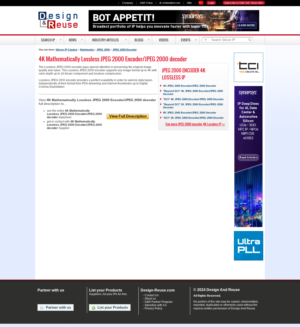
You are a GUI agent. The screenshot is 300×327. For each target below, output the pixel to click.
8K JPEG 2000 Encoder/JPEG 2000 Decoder (189, 112)
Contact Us (152, 295)
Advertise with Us (156, 305)
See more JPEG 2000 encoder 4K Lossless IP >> (195, 124)
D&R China (146, 2)
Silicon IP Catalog (66, 49)
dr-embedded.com (169, 2)
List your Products (113, 307)
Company (127, 2)
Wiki (189, 2)
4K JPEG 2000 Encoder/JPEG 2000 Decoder (189, 85)
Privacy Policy (153, 308)
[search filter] (206, 40)
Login (211, 2)
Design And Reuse (60, 20)
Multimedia (87, 49)
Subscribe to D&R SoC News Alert (243, 2)
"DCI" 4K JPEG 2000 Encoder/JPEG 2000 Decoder (193, 99)
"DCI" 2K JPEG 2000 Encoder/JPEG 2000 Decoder (193, 117)
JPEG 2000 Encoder (124, 49)
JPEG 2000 (103, 49)
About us (150, 298)
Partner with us (58, 307)
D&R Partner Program (158, 301)
